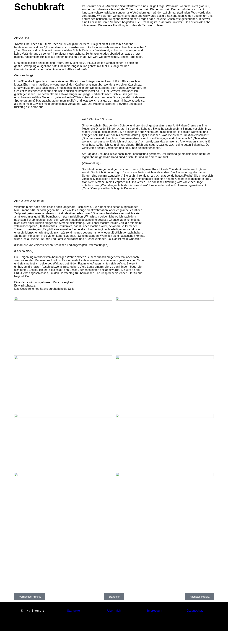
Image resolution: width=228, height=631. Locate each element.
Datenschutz (195, 610)
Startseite (73, 610)
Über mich (114, 610)
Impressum (154, 610)
